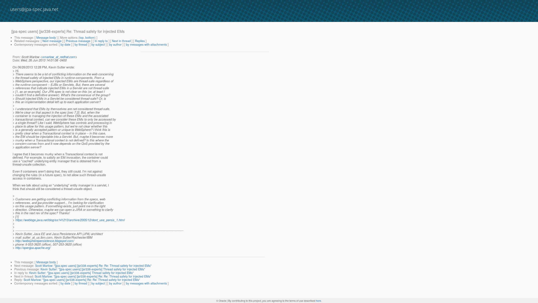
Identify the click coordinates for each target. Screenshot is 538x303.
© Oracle (221, 300)
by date (65, 44)
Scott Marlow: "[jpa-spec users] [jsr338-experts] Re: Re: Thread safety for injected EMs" (93, 265)
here (318, 300)
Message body (46, 37)
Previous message (78, 41)
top (81, 37)
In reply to (101, 41)
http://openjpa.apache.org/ (33, 247)
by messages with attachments (146, 44)
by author (115, 44)
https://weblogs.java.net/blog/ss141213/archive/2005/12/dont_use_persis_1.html (70, 220)
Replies (140, 41)
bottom (90, 37)
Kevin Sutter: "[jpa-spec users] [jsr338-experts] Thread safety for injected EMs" (93, 269)
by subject (98, 44)
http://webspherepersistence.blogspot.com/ (44, 240)
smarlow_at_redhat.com (58, 56)
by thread (81, 44)
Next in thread (121, 41)
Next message (52, 41)
